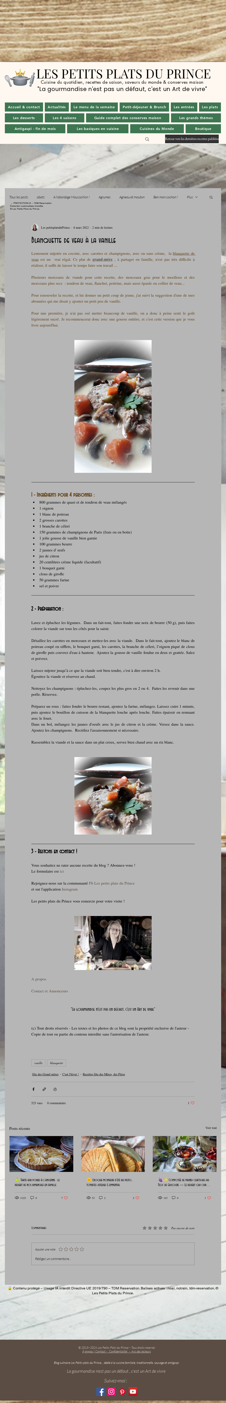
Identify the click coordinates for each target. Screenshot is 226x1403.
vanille (38, 1063)
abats (41, 197)
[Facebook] (100, 1391)
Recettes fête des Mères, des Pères (104, 1074)
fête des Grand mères (45, 1074)
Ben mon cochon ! (165, 197)
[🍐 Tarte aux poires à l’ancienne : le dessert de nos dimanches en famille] (41, 1154)
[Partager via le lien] (44, 1089)
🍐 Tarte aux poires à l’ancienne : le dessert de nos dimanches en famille (37, 1182)
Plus (190, 197)
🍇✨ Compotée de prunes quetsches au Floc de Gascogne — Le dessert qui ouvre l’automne (183, 1182)
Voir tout (211, 1128)
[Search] (147, 139)
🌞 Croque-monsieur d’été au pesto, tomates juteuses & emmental (109, 1182)
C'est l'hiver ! (70, 1074)
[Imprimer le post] (55, 1089)
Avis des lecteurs (141, 1351)
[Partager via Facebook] (33, 1089)
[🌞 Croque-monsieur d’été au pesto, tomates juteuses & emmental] (113, 1154)
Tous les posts (18, 197)
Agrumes (105, 197)
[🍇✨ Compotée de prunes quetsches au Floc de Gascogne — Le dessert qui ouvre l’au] (185, 1154)
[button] (57, 107)
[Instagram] (111, 1391)
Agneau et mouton (132, 197)
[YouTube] (133, 1391)
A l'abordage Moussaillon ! (71, 197)
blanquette (56, 1063)
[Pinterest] (122, 1391)
